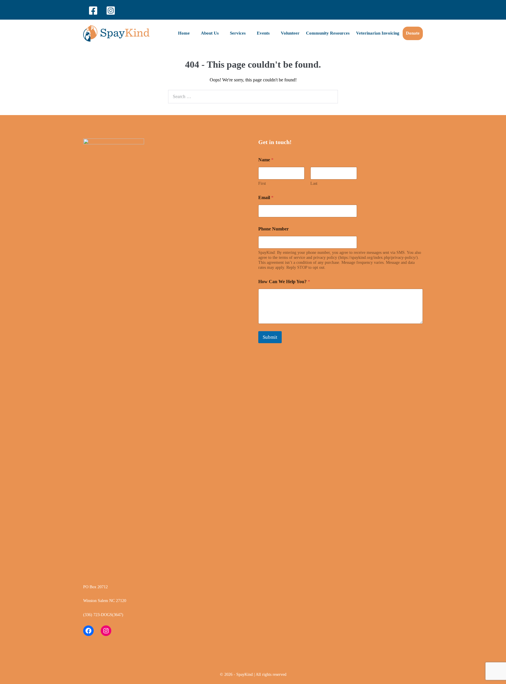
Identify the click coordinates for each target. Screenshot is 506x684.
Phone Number (273, 228)
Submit (270, 337)
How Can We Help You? (284, 281)
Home (184, 33)
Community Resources (328, 33)
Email (265, 197)
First (262, 183)
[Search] (330, 96)
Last (313, 183)
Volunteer (290, 33)
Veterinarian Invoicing (377, 33)
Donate (413, 33)
